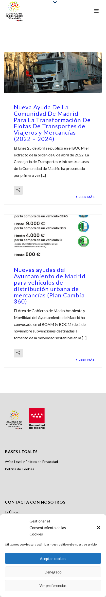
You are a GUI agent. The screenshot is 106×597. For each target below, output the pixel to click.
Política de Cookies (19, 469)
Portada (47, 42)
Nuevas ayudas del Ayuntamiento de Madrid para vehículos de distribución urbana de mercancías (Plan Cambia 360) (50, 285)
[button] (98, 527)
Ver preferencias (53, 585)
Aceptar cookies (53, 558)
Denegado (53, 572)
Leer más (87, 196)
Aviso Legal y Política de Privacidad (31, 461)
